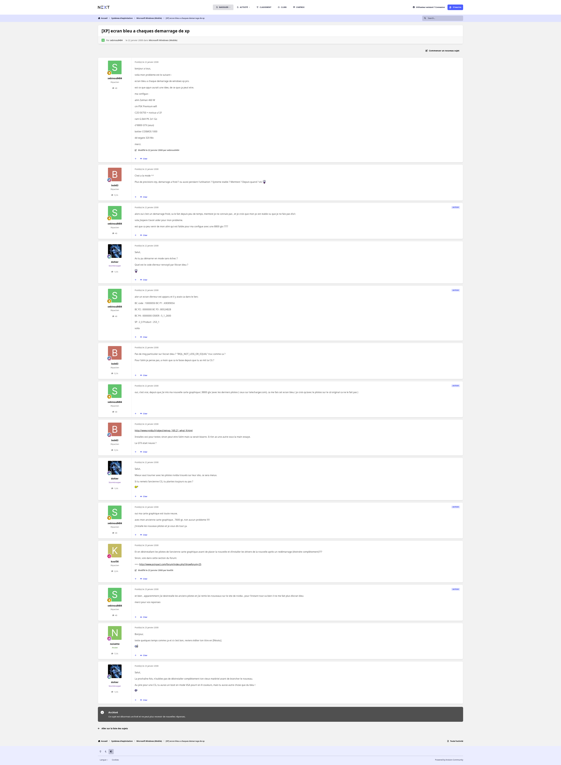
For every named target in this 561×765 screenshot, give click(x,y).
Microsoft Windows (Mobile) (163, 40)
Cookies (115, 760)
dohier (114, 262)
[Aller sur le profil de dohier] (115, 251)
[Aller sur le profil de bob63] (115, 174)
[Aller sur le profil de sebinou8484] (103, 40)
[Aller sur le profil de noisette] (115, 633)
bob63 (114, 185)
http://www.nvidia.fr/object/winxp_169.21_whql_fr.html (164, 430)
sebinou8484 (116, 40)
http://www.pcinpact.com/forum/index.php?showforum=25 (170, 564)
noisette (115, 644)
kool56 (115, 561)
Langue (103, 760)
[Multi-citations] (135, 158)
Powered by (449, 760)
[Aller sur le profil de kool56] (115, 551)
